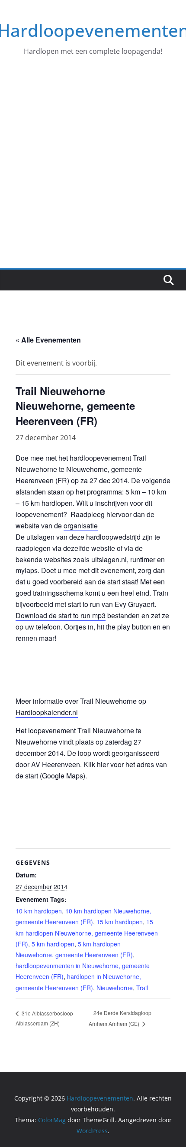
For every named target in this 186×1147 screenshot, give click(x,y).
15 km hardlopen (119, 921)
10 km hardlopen (39, 910)
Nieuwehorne (114, 987)
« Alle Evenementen (48, 340)
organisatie (81, 526)
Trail (142, 987)
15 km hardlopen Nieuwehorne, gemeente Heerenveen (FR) (87, 932)
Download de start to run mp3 (61, 615)
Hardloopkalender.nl (47, 712)
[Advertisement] (93, 170)
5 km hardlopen (53, 943)
